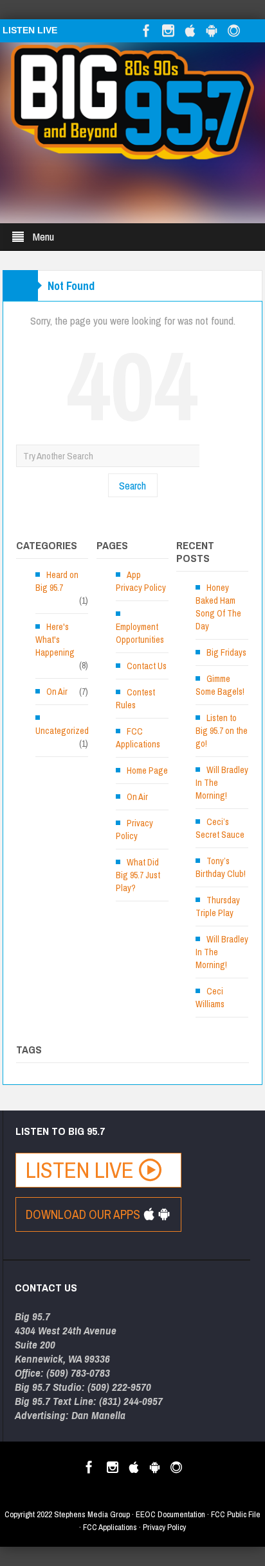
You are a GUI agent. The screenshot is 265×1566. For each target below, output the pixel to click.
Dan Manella (98, 1415)
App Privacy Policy (141, 581)
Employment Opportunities (140, 633)
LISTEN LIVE (30, 30)
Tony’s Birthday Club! (221, 867)
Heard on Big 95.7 (56, 581)
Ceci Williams (210, 997)
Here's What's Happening (55, 639)
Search (132, 485)
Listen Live (82, 1170)
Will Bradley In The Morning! (222, 782)
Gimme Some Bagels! (220, 685)
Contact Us (147, 666)
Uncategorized (62, 730)
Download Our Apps (84, 1214)
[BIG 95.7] (132, 101)
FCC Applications (138, 738)
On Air (57, 691)
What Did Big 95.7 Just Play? (138, 875)
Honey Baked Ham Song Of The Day (218, 607)
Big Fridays (226, 652)
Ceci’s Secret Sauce (220, 828)
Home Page (147, 770)
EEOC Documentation (170, 1514)
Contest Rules (135, 698)
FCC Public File (235, 1514)
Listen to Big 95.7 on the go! (222, 730)
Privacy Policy (134, 829)
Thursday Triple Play (218, 906)
